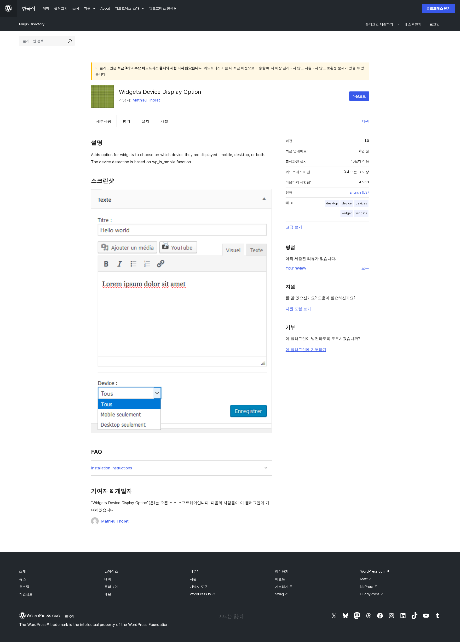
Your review (296, 268)
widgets (361, 213)
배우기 (195, 571)
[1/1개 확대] (265, 195)
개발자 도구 (198, 587)
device (347, 203)
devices (361, 203)
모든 (365, 268)
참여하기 (281, 571)
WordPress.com (374, 571)
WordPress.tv (202, 594)
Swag (281, 594)
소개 (22, 571)
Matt (366, 579)
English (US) (359, 192)
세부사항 (103, 121)
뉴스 (22, 579)
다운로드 (359, 96)
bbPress (369, 587)
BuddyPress (372, 594)
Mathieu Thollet (146, 100)
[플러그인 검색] (70, 41)
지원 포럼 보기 (298, 308)
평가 (126, 121)
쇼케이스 (111, 571)
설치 (145, 121)
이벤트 (280, 579)
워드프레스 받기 (438, 8)
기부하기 (284, 587)
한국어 (69, 616)
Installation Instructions (111, 468)
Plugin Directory (32, 24)
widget (347, 213)
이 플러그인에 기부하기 (306, 349)
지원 (365, 121)
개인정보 (26, 594)
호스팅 (24, 587)
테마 (107, 579)
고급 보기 (294, 227)
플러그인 (111, 587)
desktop (332, 203)
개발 (164, 121)
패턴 (107, 594)
